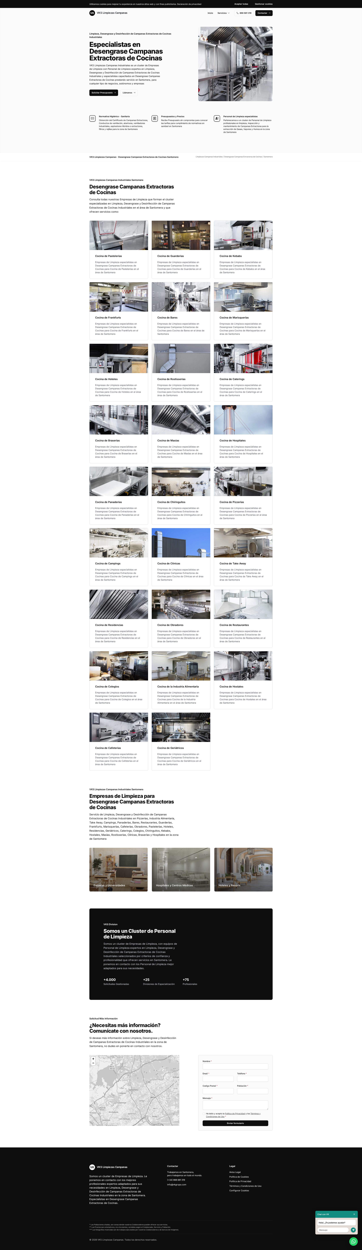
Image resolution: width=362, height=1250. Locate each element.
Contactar (262, 13)
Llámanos (127, 92)
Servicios (222, 13)
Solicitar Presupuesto (102, 92)
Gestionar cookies (264, 4)
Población (242, 1086)
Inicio (210, 13)
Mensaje (207, 1098)
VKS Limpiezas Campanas (111, 12)
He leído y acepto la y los (233, 1115)
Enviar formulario (235, 1123)
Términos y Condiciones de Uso (245, 1186)
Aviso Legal (235, 1172)
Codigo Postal (210, 1086)
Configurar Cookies (239, 1190)
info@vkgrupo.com (176, 1184)
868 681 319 (245, 13)
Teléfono (242, 1073)
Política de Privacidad (235, 1113)
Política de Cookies (239, 1176)
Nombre (207, 1061)
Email (206, 1073)
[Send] (353, 1230)
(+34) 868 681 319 (176, 1180)
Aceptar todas (241, 4)
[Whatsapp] (353, 1241)
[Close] (354, 1214)
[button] (134, 1090)
